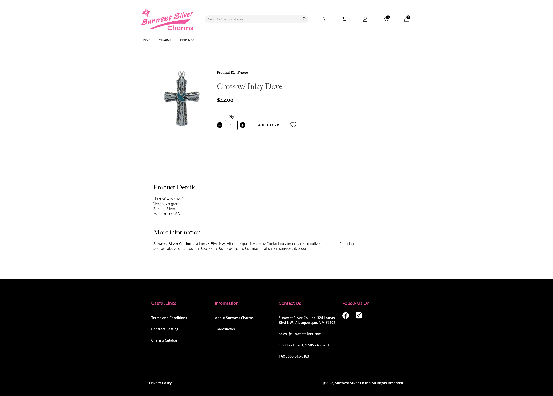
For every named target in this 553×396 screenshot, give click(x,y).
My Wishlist (388, 17)
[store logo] (167, 19)
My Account (365, 19)
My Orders (344, 19)
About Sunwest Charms (234, 317)
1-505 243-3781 (236, 249)
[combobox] (256, 19)
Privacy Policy (160, 382)
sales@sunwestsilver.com (288, 249)
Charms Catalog (164, 340)
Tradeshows (225, 329)
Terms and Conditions (169, 317)
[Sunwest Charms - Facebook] (345, 317)
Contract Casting (164, 329)
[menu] (276, 41)
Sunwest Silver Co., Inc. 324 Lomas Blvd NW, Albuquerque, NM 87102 (307, 320)
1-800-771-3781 (210, 249)
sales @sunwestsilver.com (300, 333)
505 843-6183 (298, 356)
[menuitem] (145, 41)
